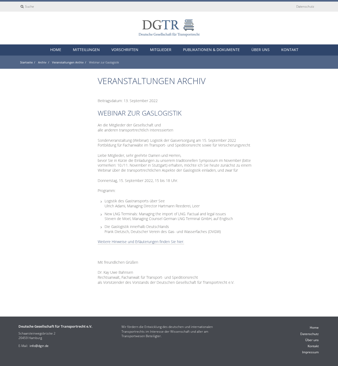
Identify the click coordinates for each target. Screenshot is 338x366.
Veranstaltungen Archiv (68, 62)
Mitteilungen (86, 49)
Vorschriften (124, 49)
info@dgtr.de (39, 346)
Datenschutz (305, 6)
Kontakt (289, 49)
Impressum (310, 352)
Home (55, 49)
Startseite (26, 62)
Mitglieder (160, 49)
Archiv (42, 62)
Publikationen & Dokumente (211, 49)
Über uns (260, 49)
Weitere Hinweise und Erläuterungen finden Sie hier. (141, 241)
